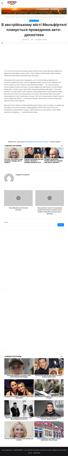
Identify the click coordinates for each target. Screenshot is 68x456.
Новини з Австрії (15, 17)
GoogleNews (30, 142)
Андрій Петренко (22, 175)
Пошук (6, 222)
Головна (7, 17)
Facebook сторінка (42, 142)
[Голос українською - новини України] (12, 3)
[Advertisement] (34, 128)
